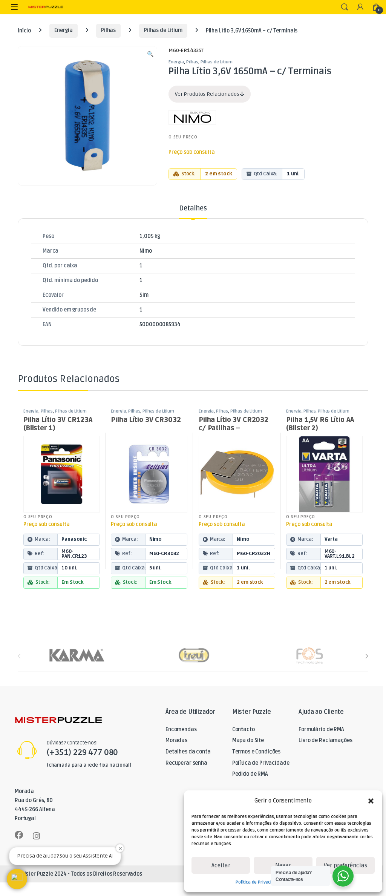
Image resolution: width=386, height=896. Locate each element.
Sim (144, 295)
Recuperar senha (186, 763)
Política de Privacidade (259, 882)
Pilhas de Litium (163, 30)
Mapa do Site (248, 740)
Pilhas (108, 30)
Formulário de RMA (321, 729)
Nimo (145, 251)
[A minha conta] (360, 7)
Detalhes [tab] (193, 208)
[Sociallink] (19, 835)
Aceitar (220, 865)
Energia (63, 30)
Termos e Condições (256, 752)
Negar (283, 865)
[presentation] (366, 656)
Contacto (243, 729)
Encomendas (181, 729)
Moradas (176, 740)
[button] (371, 801)
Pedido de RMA (250, 774)
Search (344, 7)
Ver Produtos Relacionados (207, 94)
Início (24, 30)
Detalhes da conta (188, 752)
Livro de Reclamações (325, 740)
